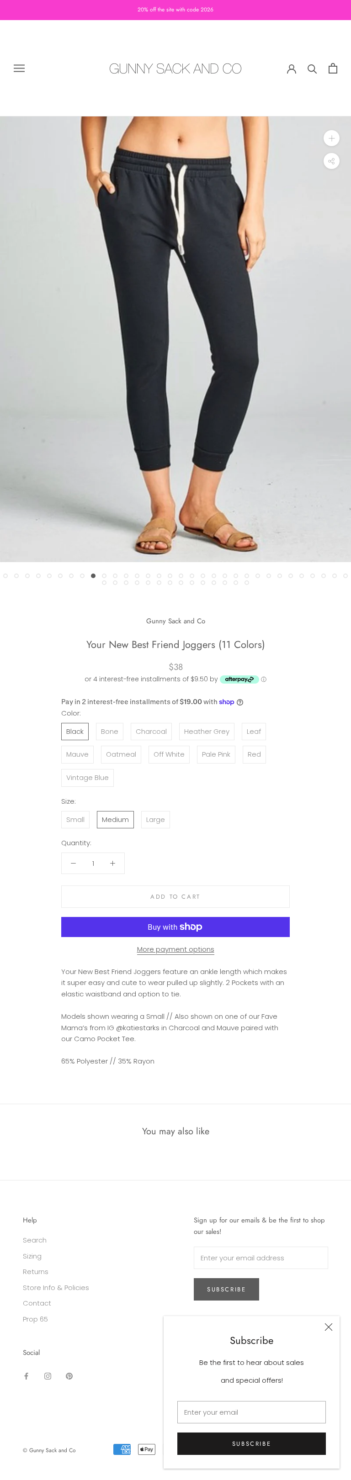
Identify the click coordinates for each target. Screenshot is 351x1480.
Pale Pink (216, 754)
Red (254, 754)
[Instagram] (47, 1376)
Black (75, 731)
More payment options (175, 949)
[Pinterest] (69, 1376)
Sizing (32, 1256)
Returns (35, 1271)
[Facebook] (26, 1376)
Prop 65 (35, 1319)
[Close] (328, 1327)
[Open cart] (333, 68)
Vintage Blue (87, 777)
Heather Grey (206, 731)
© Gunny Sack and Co (49, 1450)
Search (35, 1240)
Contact (37, 1303)
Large (155, 819)
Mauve (77, 754)
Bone (109, 731)
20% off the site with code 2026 (175, 9)
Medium (115, 819)
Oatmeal (121, 754)
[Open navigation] (19, 68)
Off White (169, 754)
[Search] (312, 68)
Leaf (254, 731)
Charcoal (151, 731)
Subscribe (251, 1443)
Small (75, 819)
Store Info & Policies (56, 1287)
